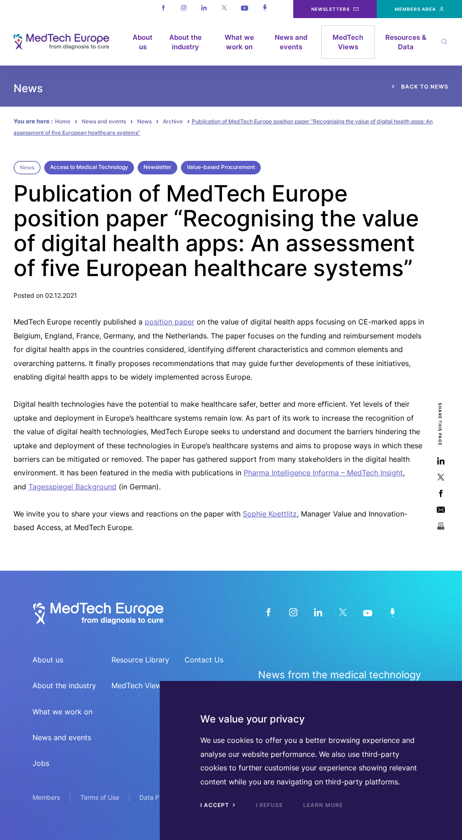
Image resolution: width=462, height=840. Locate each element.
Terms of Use (99, 797)
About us (142, 42)
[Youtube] (244, 9)
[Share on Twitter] (440, 477)
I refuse (269, 805)
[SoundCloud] (392, 612)
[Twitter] (224, 9)
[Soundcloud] (264, 9)
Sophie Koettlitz (270, 513)
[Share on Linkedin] (440, 461)
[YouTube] (367, 612)
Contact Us (204, 659)
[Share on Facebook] (440, 494)
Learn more (323, 805)
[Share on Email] (440, 510)
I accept (215, 805)
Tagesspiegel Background (72, 486)
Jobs (40, 763)
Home (62, 121)
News (144, 121)
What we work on (239, 42)
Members (46, 797)
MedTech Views (348, 42)
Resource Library (140, 659)
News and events (291, 42)
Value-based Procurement (221, 167)
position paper (169, 321)
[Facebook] (163, 9)
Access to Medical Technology (89, 167)
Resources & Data (405, 42)
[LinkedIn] (318, 612)
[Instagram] (183, 9)
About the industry (185, 42)
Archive (173, 121)
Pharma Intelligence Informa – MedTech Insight (323, 472)
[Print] (440, 526)
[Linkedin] (204, 9)
